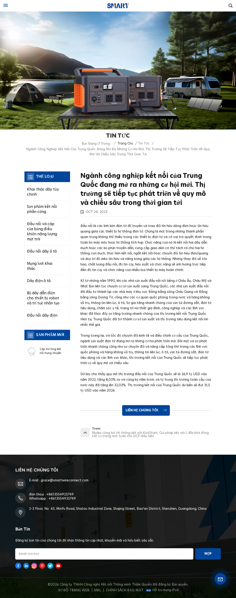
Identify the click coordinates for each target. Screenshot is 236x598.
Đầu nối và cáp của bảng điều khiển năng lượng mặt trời (42, 231)
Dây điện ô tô (39, 281)
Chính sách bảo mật (124, 590)
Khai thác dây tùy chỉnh (43, 192)
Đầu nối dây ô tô (42, 251)
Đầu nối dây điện (42, 315)
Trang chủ (125, 143)
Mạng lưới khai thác (40, 266)
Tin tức (144, 143)
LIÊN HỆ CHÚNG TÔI (142, 410)
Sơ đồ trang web (73, 590)
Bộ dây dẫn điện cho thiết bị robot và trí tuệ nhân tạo (43, 298)
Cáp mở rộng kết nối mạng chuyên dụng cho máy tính (50, 351)
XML (97, 590)
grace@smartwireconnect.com (64, 480)
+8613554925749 (60, 494)
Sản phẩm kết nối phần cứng (42, 209)
